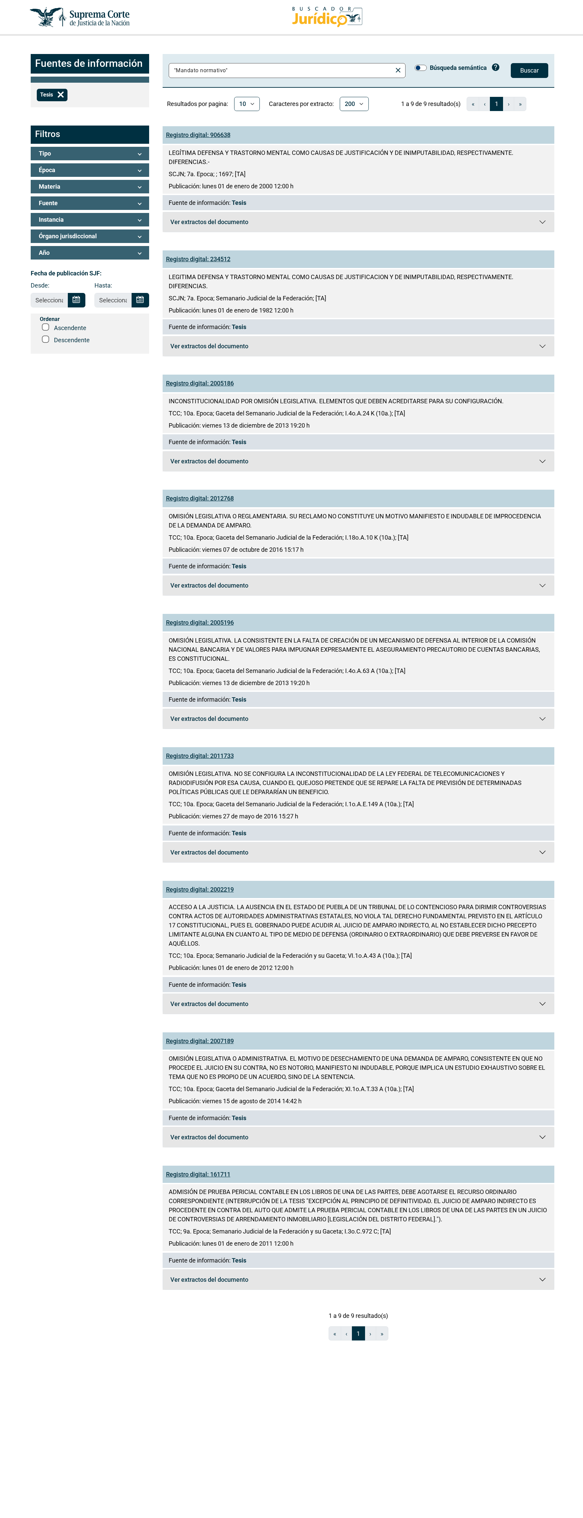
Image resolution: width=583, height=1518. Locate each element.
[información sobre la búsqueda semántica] (496, 68)
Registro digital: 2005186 (200, 383)
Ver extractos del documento (209, 223)
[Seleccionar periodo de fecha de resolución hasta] (140, 300)
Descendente (72, 340)
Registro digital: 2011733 (200, 755)
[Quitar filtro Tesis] (60, 95)
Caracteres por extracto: (301, 103)
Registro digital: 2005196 (200, 622)
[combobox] (281, 70)
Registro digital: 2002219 (200, 889)
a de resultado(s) (431, 103)
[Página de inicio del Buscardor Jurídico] (327, 17)
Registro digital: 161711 (198, 1174)
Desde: (40, 285)
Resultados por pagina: (197, 103)
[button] (90, 153)
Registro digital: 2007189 (200, 1041)
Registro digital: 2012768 (200, 498)
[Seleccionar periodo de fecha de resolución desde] (76, 300)
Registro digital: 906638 (198, 134)
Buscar (529, 70)
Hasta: (103, 285)
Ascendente (70, 327)
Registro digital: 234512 (198, 259)
